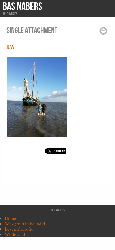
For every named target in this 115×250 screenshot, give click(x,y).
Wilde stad (15, 234)
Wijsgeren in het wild (25, 223)
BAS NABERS (22, 6)
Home (10, 218)
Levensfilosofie (19, 229)
